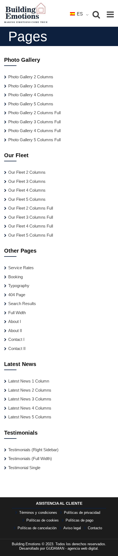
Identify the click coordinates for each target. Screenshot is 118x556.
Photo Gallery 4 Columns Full (34, 130)
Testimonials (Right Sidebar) (33, 449)
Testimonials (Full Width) (30, 458)
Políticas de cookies (42, 520)
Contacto (95, 528)
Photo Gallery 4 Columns (30, 94)
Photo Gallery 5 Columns (30, 103)
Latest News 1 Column (28, 381)
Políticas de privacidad (82, 512)
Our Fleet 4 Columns (27, 190)
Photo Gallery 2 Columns (30, 76)
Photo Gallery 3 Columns (30, 86)
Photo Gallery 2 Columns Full (34, 112)
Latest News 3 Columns (29, 399)
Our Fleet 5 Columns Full (30, 235)
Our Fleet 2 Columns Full (30, 208)
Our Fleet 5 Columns (27, 199)
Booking (15, 276)
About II (15, 330)
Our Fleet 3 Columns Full (30, 217)
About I (14, 321)
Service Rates (21, 267)
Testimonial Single (24, 467)
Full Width (17, 312)
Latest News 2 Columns (29, 390)
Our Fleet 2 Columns (27, 172)
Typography (18, 285)
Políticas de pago (79, 520)
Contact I (16, 339)
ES (79, 14)
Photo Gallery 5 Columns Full (34, 139)
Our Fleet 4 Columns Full (30, 226)
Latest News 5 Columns (29, 417)
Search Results (22, 303)
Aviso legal (72, 528)
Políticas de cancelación (37, 528)
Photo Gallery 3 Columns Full (34, 121)
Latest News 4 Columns (29, 408)
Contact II (17, 348)
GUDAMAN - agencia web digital (72, 548)
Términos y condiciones (38, 512)
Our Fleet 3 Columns (27, 181)
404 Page (16, 294)
